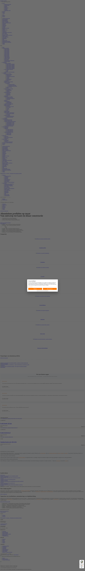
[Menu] (83, 560)
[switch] (82, 567)
